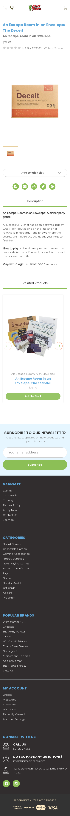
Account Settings (14, 719)
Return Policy (11, 505)
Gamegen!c (10, 651)
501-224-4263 (21, 748)
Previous (8, 346)
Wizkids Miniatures (15, 641)
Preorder (9, 597)
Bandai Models (12, 583)
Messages (9, 699)
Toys (5, 573)
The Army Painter (14, 631)
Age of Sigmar (12, 660)
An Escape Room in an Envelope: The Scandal (33, 380)
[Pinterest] (52, 186)
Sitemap (8, 520)
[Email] (25, 186)
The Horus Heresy (14, 665)
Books (7, 578)
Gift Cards (9, 588)
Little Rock (10, 495)
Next (59, 346)
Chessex (8, 626)
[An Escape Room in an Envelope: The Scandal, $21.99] (33, 333)
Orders (7, 694)
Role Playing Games (16, 563)
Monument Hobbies (16, 656)
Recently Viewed (14, 714)
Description (35, 201)
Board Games (12, 544)
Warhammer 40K (14, 621)
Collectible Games (15, 549)
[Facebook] (16, 186)
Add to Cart (33, 396)
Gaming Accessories (16, 553)
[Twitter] (43, 186)
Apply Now (10, 510)
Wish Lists (9, 709)
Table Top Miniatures (16, 568)
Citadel (7, 636)
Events (7, 490)
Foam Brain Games (15, 646)
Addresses (9, 704)
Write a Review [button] (53, 48)
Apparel (8, 592)
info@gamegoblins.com (29, 761)
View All (8, 670)
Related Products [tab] (35, 283)
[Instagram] (16, 783)
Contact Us (10, 515)
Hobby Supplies (13, 558)
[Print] (34, 186)
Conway (8, 500)
